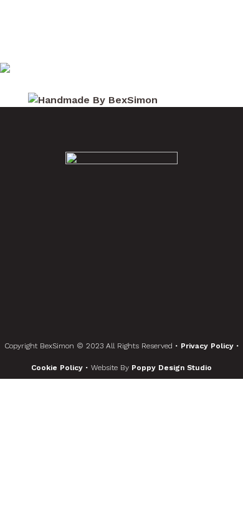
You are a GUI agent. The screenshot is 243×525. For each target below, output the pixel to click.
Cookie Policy (58, 367)
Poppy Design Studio (171, 367)
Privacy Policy (208, 345)
